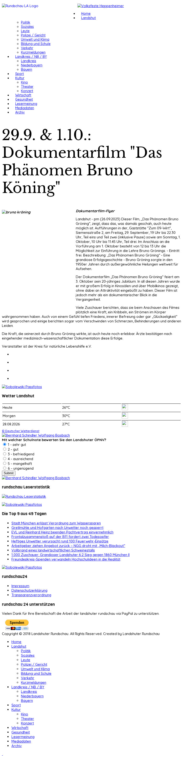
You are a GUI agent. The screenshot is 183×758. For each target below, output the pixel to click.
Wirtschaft (23, 95)
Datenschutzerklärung (29, 590)
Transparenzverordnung (31, 595)
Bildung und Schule (36, 44)
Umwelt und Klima (35, 39)
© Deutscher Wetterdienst (20, 431)
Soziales (27, 27)
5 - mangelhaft (19, 463)
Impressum (20, 586)
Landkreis (28, 61)
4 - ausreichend (20, 459)
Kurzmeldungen (33, 52)
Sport (19, 74)
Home (86, 13)
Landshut (88, 18)
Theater (27, 86)
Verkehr (27, 48)
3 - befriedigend (20, 454)
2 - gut (12, 449)
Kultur (19, 78)
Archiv (20, 112)
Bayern (26, 69)
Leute (25, 31)
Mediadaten (24, 108)
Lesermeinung (26, 104)
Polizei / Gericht (33, 35)
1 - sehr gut (16, 444)
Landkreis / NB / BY (31, 56)
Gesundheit (24, 99)
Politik (25, 22)
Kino (24, 82)
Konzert (27, 91)
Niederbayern (31, 65)
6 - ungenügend (20, 468)
